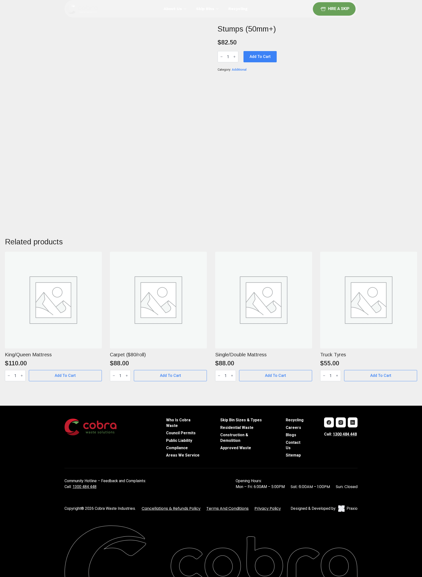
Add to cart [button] (65, 375)
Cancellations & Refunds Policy (171, 508)
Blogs (291, 435)
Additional (239, 69)
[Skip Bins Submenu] (218, 9)
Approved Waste (235, 448)
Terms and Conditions (227, 508)
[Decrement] (221, 56)
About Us (173, 8)
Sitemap (293, 455)
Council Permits (181, 433)
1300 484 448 (345, 434)
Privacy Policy (267, 508)
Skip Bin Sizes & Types (241, 420)
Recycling (238, 8)
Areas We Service (183, 455)
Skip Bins (205, 8)
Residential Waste (236, 427)
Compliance (177, 448)
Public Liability (179, 440)
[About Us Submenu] (186, 9)
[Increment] (234, 56)
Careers (293, 427)
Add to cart (260, 56)
